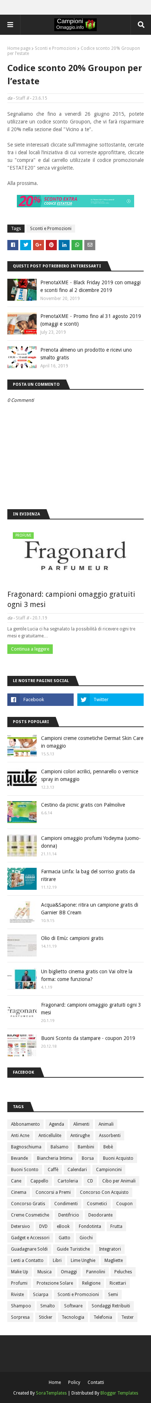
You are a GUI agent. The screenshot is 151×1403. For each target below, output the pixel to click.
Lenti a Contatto (27, 1260)
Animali (106, 1124)
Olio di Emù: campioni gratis (72, 938)
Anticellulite (49, 1135)
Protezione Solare (55, 1283)
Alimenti (81, 1124)
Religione (91, 1283)
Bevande (19, 1158)
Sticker (45, 1317)
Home (55, 1382)
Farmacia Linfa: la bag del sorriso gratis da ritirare (88, 875)
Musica (44, 1271)
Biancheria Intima (55, 1158)
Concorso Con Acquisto (104, 1192)
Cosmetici (97, 1203)
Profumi (19, 1283)
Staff (20, 98)
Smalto (47, 1305)
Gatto (64, 1237)
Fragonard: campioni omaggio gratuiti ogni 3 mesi (71, 599)
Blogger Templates (119, 1393)
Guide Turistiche (73, 1249)
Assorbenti (110, 1135)
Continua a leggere (30, 649)
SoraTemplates (51, 1393)
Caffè (53, 1169)
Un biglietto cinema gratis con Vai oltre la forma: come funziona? (86, 975)
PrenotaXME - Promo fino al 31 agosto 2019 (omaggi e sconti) (90, 320)
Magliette (113, 1260)
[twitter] (110, 699)
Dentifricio (68, 1215)
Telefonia (102, 1317)
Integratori (110, 1249)
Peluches (123, 1271)
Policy (74, 1382)
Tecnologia (73, 1317)
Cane (16, 1181)
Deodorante (100, 1215)
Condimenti (66, 1203)
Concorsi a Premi (53, 1192)
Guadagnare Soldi (29, 1249)
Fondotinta (90, 1226)
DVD (43, 1226)
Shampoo (21, 1305)
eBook (63, 1226)
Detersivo (20, 1226)
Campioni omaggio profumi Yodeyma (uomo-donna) (91, 842)
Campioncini (109, 1169)
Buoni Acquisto (118, 1158)
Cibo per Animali (119, 1181)
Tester (127, 1317)
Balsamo (60, 1147)
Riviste (17, 1294)
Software (73, 1305)
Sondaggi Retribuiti (111, 1305)
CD (90, 1181)
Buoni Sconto (24, 1169)
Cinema (18, 1192)
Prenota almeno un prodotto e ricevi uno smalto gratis (86, 353)
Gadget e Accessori (30, 1237)
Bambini (86, 1147)
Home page (18, 48)
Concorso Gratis (28, 1203)
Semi (113, 1294)
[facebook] (40, 699)
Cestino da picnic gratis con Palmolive (83, 805)
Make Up (19, 1271)
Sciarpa (40, 1294)
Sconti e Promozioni (55, 48)
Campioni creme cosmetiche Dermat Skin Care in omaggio (92, 742)
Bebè (108, 1147)
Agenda (56, 1124)
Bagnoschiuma (26, 1147)
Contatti (96, 1382)
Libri (57, 1260)
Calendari (77, 1169)
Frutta (116, 1226)
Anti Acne (20, 1135)
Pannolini (95, 1271)
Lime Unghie (83, 1260)
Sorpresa (20, 1317)
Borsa (88, 1158)
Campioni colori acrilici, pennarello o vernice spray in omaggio (89, 775)
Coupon (124, 1203)
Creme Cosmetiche (30, 1215)
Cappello (39, 1181)
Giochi (86, 1237)
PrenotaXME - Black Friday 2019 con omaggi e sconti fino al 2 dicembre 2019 (90, 286)
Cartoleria (68, 1181)
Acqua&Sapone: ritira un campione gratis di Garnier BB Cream (89, 908)
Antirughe (80, 1135)
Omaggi (69, 1271)
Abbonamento (25, 1124)
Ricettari (118, 1283)
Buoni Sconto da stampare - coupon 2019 (88, 1038)
